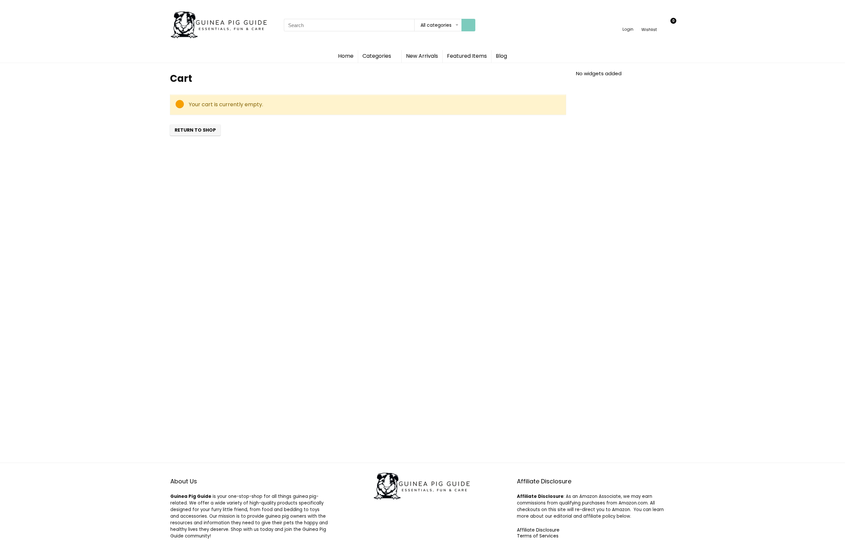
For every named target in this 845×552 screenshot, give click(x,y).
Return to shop (195, 130)
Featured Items (467, 56)
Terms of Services (537, 536)
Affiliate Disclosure (538, 530)
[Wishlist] (649, 22)
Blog (501, 56)
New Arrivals (422, 56)
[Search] (468, 25)
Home (346, 56)
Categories (376, 56)
